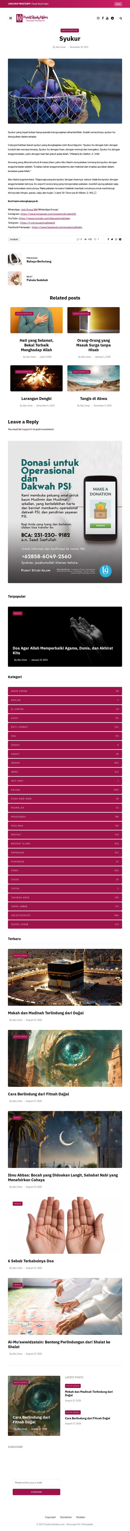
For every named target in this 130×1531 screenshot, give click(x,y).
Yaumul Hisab (65, 924)
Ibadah (65, 763)
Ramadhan (65, 852)
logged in (27, 429)
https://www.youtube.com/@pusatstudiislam (44, 218)
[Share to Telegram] (120, 239)
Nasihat (65, 834)
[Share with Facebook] (108, 239)
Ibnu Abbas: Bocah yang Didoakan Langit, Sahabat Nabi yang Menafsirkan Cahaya (63, 1177)
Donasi (65, 745)
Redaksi (80, 1517)
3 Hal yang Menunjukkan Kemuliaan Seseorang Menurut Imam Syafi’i (62, 650)
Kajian (65, 790)
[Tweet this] (112, 239)
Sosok (65, 879)
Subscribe (36, 1492)
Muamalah (65, 807)
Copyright (50, 1517)
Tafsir (65, 888)
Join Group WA (29, 209)
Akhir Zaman (65, 691)
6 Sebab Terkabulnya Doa (31, 1260)
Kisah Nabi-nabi (65, 798)
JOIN (118, 4)
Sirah (65, 870)
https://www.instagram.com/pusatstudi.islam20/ (48, 213)
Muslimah (65, 825)
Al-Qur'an (65, 709)
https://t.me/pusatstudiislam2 (37, 222)
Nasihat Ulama (22, 613)
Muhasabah (65, 816)
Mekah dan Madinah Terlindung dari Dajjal (46, 1012)
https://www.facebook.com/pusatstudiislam (57, 227)
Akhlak (65, 700)
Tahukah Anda (65, 897)
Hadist (65, 754)
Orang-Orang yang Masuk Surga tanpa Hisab (93, 345)
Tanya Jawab (65, 906)
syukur (14, 239)
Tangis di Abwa (93, 398)
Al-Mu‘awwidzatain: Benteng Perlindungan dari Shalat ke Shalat (59, 1344)
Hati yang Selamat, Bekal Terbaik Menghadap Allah (36, 345)
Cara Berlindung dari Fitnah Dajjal (38, 1093)
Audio (65, 718)
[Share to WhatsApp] (116, 239)
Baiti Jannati (65, 727)
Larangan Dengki (36, 398)
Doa (65, 736)
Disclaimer (66, 1517)
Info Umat (65, 781)
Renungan (65, 861)
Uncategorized (70, 30)
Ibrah (65, 772)
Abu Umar (61, 47)
